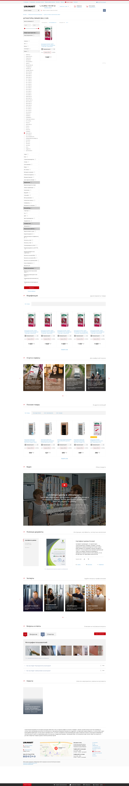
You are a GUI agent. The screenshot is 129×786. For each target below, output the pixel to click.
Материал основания (29, 172)
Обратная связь (28, 749)
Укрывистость (27, 220)
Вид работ (27, 192)
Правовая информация (28, 764)
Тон (25, 213)
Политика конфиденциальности (30, 763)
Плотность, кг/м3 (28, 240)
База (25, 156)
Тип (25, 43)
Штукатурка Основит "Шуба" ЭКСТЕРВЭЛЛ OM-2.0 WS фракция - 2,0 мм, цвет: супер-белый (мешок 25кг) (97, 332)
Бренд (26, 46)
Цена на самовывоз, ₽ (29, 21)
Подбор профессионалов (50, 2)
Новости (62, 2)
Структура (27, 210)
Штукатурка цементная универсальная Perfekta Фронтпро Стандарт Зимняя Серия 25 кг (30, 441)
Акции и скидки (70, 2)
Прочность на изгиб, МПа (30, 255)
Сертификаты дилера (30, 540)
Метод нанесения (28, 197)
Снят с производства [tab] (48, 413)
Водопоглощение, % (29, 234)
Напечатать (89, 564)
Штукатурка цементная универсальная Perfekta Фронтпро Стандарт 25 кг (79, 441)
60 (66, 22)
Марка (26, 167)
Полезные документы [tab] (35, 532)
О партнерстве (32, 2)
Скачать (78, 564)
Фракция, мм (27, 226)
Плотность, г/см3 (28, 242)
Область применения (29, 187)
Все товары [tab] (27, 304)
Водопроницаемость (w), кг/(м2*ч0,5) (29, 252)
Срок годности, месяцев (30, 179)
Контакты (58, 2)
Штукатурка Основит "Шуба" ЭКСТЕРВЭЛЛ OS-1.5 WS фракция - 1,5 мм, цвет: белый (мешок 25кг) (81, 332)
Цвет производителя (29, 218)
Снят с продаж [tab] (59, 413)
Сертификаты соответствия (28, 544)
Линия (26, 51)
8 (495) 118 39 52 (49, 6)
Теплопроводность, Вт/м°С (30, 245)
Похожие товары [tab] (33, 405)
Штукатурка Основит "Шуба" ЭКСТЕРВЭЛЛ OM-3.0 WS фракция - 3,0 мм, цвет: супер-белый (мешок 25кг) (31, 332)
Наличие (26, 41)
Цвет (25, 215)
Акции (27, 784)
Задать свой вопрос (100, 633)
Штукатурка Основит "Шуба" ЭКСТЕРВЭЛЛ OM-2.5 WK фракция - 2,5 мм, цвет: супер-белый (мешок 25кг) (64, 332)
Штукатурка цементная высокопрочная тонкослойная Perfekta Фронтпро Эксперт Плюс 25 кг (47, 441)
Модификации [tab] (32, 295)
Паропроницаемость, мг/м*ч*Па (31, 248)
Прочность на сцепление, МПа (31, 260)
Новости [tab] (30, 681)
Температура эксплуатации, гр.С (31, 283)
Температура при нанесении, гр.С (31, 279)
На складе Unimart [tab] (37, 413)
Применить (31, 287)
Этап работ (27, 195)
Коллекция (27, 48)
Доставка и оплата (40, 2)
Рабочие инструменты (29, 174)
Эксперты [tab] (30, 578)
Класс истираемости (29, 263)
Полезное (76, 2)
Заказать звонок (28, 745)
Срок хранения (28, 164)
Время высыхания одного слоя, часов (30, 275)
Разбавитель (27, 202)
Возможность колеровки (30, 205)
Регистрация (103, 2)
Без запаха (27, 169)
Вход (98, 2)
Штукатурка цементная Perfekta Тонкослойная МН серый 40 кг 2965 (64, 441)
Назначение (27, 190)
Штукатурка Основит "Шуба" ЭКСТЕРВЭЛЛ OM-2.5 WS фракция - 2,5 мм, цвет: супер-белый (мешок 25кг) (48, 45)
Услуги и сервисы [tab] (33, 358)
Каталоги (27, 547)
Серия (26, 154)
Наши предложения (29, 35)
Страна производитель (29, 159)
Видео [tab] (29, 467)
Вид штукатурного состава (30, 185)
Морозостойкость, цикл (29, 231)
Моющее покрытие (29, 177)
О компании (26, 2)
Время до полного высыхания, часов (30, 271)
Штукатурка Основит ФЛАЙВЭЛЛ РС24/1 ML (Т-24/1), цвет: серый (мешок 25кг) (96, 441)
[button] (41, 57)
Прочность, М (27, 265)
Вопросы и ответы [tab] (34, 626)
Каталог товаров (27, 10)
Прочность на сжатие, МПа (30, 258)
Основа (26, 162)
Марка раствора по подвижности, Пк (31, 237)
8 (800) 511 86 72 (26, 751)
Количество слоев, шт (29, 200)
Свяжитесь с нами (63, 6)
